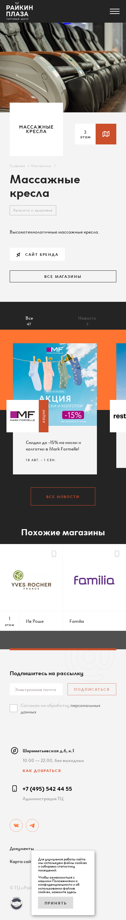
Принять (56, 902)
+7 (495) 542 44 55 (47, 788)
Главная (17, 165)
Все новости (63, 496)
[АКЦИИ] (22, 416)
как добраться (42, 770)
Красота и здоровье (33, 209)
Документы (22, 848)
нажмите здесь (64, 891)
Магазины (41, 165)
